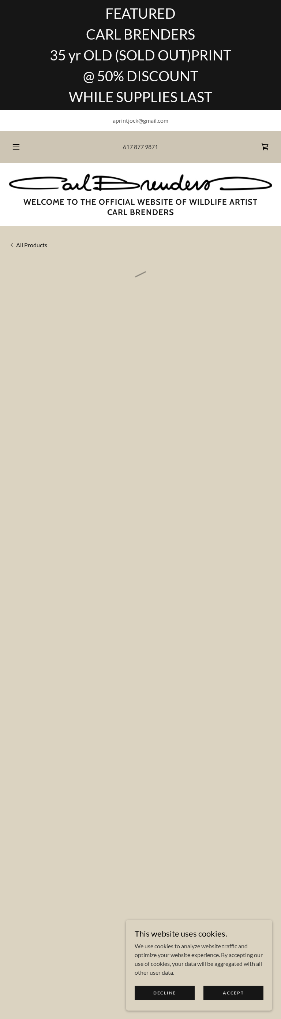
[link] (140, 182)
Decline (164, 993)
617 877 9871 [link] (140, 146)
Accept (233, 993)
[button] (20, 147)
